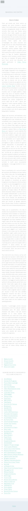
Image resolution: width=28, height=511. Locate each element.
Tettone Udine (8, 396)
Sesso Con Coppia (9, 366)
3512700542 (8, 410)
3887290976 (8, 400)
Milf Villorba (7, 385)
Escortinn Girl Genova (10, 404)
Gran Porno (7, 398)
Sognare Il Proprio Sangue (11, 445)
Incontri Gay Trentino (10, 423)
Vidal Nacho (7, 402)
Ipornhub (6, 464)
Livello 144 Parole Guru (11, 412)
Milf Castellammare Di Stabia (12, 452)
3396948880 (8, 394)
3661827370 (8, 408)
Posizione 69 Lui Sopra (10, 427)
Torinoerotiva (8, 425)
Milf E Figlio (7, 476)
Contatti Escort (8, 363)
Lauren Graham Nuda (8, 86)
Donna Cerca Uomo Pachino (12, 448)
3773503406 (8, 439)
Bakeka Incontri (8, 359)
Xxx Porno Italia (8, 419)
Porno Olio (7, 493)
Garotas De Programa (10, 381)
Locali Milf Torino (9, 392)
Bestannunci (7, 406)
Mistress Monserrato (10, 450)
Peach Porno (7, 437)
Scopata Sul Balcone (9, 441)
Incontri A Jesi (8, 390)
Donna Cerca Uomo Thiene (12, 462)
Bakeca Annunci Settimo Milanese (13, 454)
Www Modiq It (8, 435)
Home (14, 506)
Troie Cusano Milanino (10, 447)
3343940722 (8, 485)
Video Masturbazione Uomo (12, 388)
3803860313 (8, 433)
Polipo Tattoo (8, 489)
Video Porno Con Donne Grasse (13, 468)
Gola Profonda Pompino (11, 421)
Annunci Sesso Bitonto (10, 479)
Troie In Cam (7, 477)
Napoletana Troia (9, 483)
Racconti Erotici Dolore (11, 491)
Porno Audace (8, 487)
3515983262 (8, 379)
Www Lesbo (7, 429)
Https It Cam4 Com (9, 481)
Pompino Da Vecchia (10, 474)
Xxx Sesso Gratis (9, 431)
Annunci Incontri (9, 361)
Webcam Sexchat (8, 472)
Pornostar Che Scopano (11, 414)
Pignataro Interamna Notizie (12, 460)
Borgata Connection (10, 458)
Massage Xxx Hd (8, 470)
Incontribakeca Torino (10, 417)
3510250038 (8, 443)
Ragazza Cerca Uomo (10, 365)
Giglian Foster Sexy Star (11, 456)
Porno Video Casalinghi (11, 383)
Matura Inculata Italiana (10, 416)
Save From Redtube (9, 387)
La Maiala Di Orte (9, 466)
